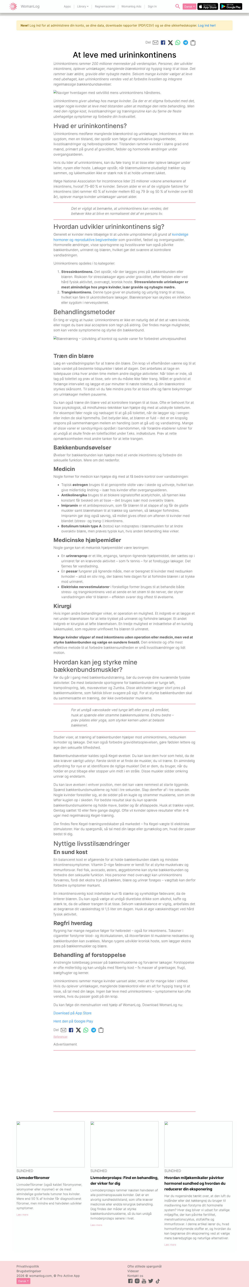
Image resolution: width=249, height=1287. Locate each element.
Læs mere (22, 1214)
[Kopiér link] (193, 42)
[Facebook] (163, 42)
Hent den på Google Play (73, 1021)
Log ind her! (207, 25)
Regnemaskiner (105, 6)
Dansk (188, 6)
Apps (67, 6)
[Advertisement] (124, 1081)
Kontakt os (135, 1276)
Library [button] (81, 6)
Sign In (152, 6)
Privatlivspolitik (28, 1266)
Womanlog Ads (131, 6)
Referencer (60, 1036)
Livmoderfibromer (33, 1177)
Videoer (133, 1271)
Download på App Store (72, 1013)
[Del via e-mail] (155, 42)
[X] (170, 42)
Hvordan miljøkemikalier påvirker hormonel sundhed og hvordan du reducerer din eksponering (194, 1183)
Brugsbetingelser (29, 1271)
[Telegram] (186, 42)
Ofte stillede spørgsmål (144, 1266)
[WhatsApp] (178, 42)
